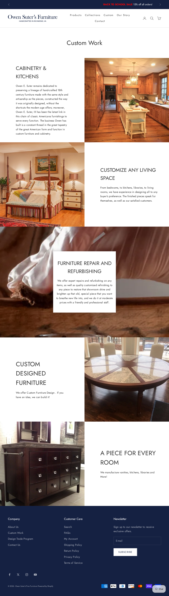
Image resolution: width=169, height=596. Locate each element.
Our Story (123, 15)
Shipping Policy (73, 545)
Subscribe (125, 552)
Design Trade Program (20, 539)
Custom (109, 15)
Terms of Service (73, 563)
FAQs (67, 533)
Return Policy (71, 551)
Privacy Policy (72, 557)
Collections (92, 15)
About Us (13, 527)
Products (76, 15)
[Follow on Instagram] (26, 574)
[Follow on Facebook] (9, 574)
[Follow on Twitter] (18, 574)
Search (68, 527)
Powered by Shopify (45, 586)
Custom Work (15, 533)
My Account (71, 539)
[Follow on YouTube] (35, 574)
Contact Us (14, 545)
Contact (100, 21)
